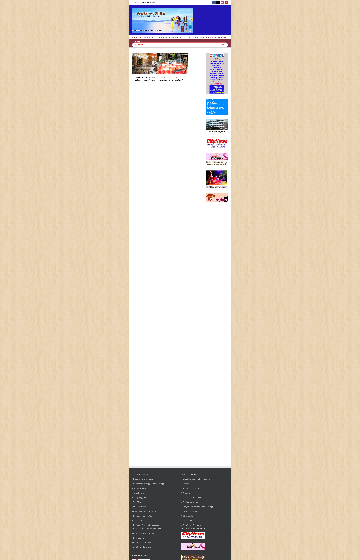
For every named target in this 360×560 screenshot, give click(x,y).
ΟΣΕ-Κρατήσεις (139, 507)
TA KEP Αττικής (139, 488)
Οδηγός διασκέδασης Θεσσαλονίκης (198, 507)
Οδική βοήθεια (189, 516)
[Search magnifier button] (225, 44)
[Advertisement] (217, 268)
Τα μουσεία (137, 520)
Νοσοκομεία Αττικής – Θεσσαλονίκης (148, 484)
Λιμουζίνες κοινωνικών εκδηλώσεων (198, 479)
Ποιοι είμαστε (138, 538)
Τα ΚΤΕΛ (137, 502)
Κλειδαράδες (188, 520)
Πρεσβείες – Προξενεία (192, 525)
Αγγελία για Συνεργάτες (143, 547)
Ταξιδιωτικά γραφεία (191, 502)
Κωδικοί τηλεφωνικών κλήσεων (146, 525)
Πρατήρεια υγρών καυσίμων (145, 511)
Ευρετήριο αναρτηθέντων (143, 533)
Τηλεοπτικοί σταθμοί (191, 511)
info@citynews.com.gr (153, 2)
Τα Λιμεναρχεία (139, 497)
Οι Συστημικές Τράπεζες (193, 497)
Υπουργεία (187, 493)
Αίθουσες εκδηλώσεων (192, 488)
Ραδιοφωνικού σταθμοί (142, 516)
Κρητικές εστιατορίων (142, 543)
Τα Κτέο (186, 484)
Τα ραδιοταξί (138, 493)
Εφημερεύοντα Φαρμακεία (144, 479)
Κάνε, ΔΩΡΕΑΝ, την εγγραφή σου (147, 529)
